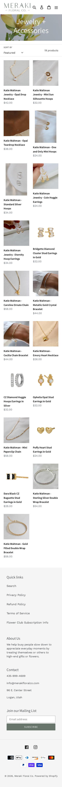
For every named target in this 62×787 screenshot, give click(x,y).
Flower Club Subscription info (27, 622)
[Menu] (56, 7)
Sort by (8, 47)
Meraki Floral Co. (24, 776)
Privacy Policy (16, 595)
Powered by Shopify (46, 776)
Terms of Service (18, 613)
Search (11, 586)
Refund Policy (16, 604)
